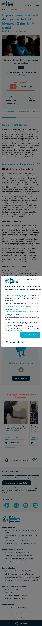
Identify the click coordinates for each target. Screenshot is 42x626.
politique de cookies (17, 330)
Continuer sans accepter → (29, 279)
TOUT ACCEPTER (30, 335)
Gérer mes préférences (16, 342)
